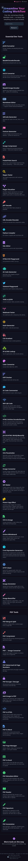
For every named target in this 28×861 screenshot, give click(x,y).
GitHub (25, 1)
